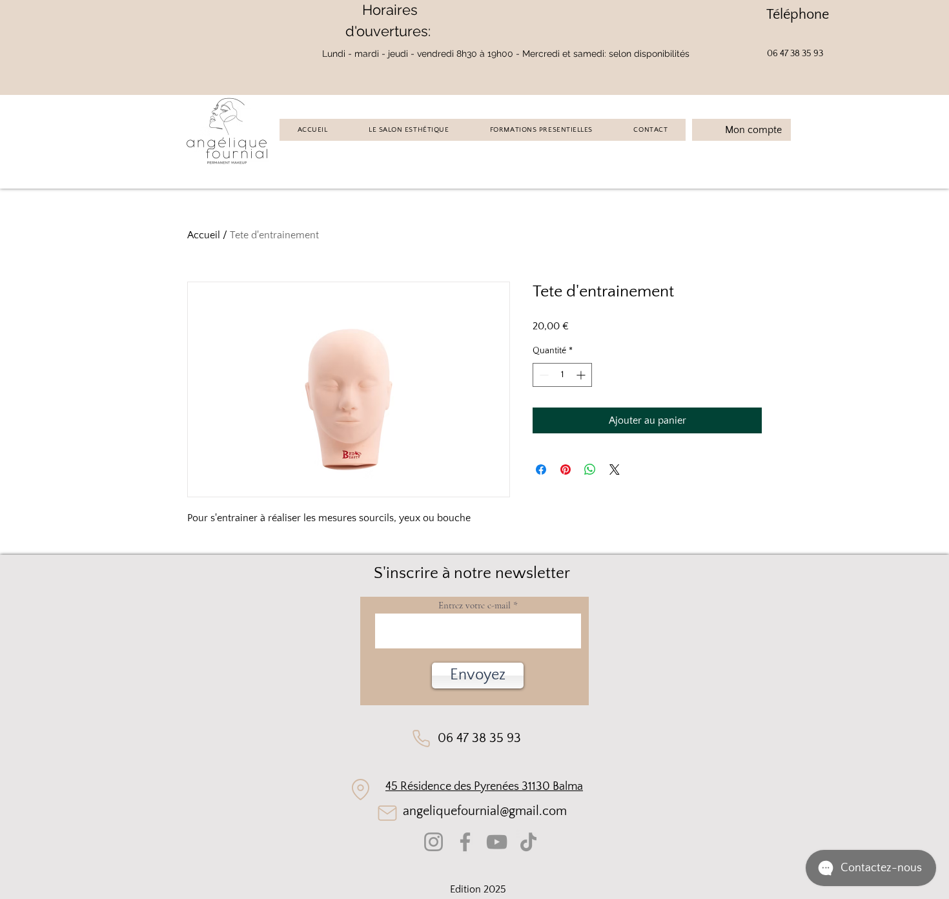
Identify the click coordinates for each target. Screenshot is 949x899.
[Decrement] (543, 375)
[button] (478, 675)
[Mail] (387, 813)
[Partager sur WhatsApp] (590, 469)
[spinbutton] (562, 375)
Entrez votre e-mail (474, 605)
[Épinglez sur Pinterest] (565, 469)
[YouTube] (496, 841)
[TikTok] (528, 841)
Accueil (203, 235)
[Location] (360, 790)
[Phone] (421, 738)
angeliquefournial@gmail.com (485, 811)
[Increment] (582, 375)
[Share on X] (614, 469)
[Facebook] (465, 841)
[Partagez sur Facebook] (541, 469)
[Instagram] (433, 841)
